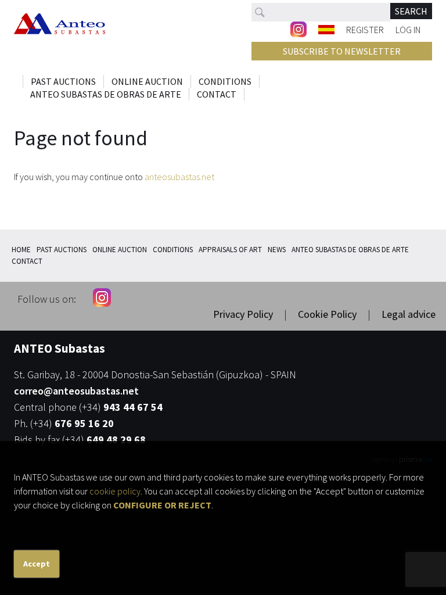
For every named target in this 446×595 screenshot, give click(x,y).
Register (365, 29)
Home (21, 250)
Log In (407, 29)
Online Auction (147, 81)
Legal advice (409, 314)
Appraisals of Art (230, 250)
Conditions (225, 81)
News (277, 250)
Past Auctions (63, 81)
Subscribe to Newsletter (342, 51)
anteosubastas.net (179, 176)
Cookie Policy (327, 314)
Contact (216, 94)
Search (411, 11)
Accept (36, 563)
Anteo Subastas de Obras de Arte (105, 94)
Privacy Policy (243, 314)
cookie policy (115, 491)
